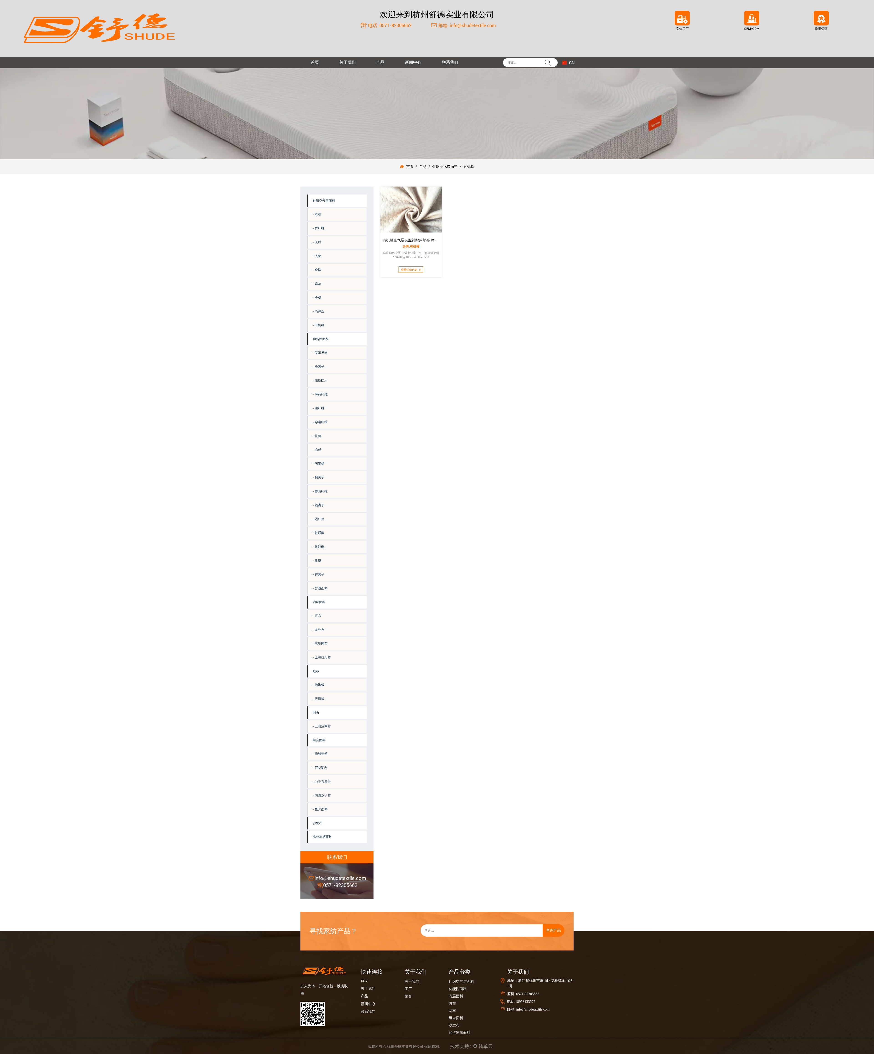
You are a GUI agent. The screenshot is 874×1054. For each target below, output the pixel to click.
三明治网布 (323, 726)
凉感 (318, 450)
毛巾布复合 (323, 781)
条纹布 (319, 630)
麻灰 (318, 284)
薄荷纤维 (321, 394)
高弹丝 (319, 311)
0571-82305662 (340, 885)
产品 (380, 62)
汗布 (318, 616)
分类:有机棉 (411, 246)
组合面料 (319, 740)
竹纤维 (319, 228)
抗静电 (319, 546)
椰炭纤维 (321, 491)
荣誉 (408, 996)
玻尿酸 (319, 533)
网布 (316, 712)
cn (571, 63)
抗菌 (318, 436)
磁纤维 (319, 408)
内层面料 (319, 602)
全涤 (318, 270)
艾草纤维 (321, 352)
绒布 (316, 671)
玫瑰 (318, 560)
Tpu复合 (321, 767)
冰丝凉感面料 (322, 837)
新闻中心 (413, 62)
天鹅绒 (319, 698)
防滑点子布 (323, 795)
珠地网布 (321, 643)
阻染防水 (321, 380)
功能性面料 (321, 339)
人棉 (318, 256)
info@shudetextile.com (340, 878)
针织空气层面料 (445, 166)
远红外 (319, 519)
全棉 (318, 297)
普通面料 (321, 588)
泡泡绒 (319, 685)
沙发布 (317, 823)
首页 (315, 62)
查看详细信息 (409, 269)
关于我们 (347, 62)
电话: (372, 25)
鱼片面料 (321, 809)
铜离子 (319, 477)
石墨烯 (319, 463)
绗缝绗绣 (321, 754)
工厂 (408, 989)
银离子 (319, 505)
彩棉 (318, 214)
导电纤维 (321, 422)
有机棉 (319, 325)
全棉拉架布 (323, 657)
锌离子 (319, 574)
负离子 (319, 366)
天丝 (318, 242)
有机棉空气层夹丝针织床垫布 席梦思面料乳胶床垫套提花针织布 (434, 240)
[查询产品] (544, 930)
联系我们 (450, 62)
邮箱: (443, 25)
